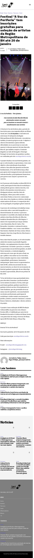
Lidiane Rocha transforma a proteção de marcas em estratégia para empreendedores (7, 467)
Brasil (1, 13)
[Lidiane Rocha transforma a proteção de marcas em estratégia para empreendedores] (7, 455)
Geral (20, 13)
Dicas (5, 13)
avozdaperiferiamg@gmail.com (16, 345)
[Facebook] (10, 108)
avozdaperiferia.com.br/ (23, 156)
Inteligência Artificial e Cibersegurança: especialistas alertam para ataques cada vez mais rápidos (15, 376)
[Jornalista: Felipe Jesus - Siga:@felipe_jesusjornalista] (4, 360)
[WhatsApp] (21, 108)
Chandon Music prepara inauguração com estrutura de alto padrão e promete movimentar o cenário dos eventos (14, 385)
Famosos (16, 13)
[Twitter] (14, 108)
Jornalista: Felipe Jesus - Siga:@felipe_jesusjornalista (19, 49)
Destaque (2, 382)
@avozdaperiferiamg (15, 349)
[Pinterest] (17, 108)
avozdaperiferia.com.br (21, 336)
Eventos (10, 13)
